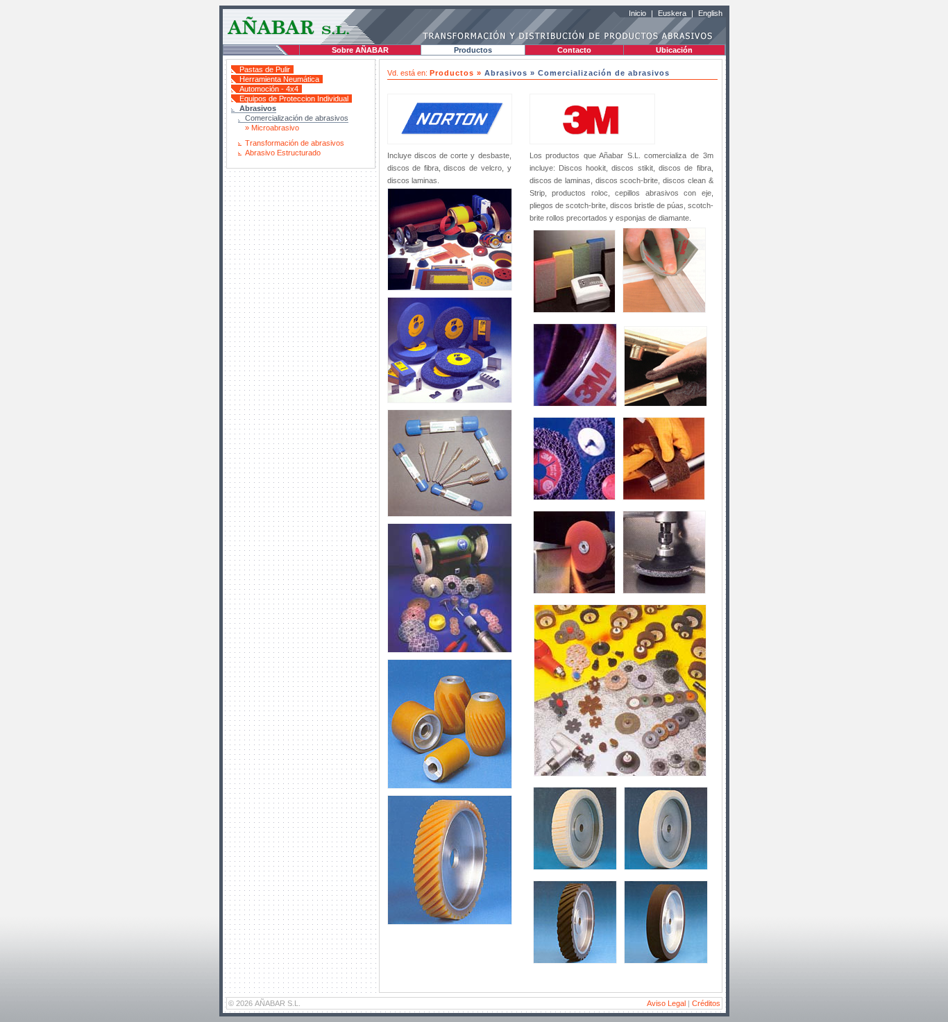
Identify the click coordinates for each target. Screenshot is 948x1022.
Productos (473, 50)
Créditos (706, 1003)
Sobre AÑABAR (360, 50)
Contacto (574, 50)
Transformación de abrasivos (294, 143)
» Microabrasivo (272, 128)
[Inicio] (290, 36)
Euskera (672, 13)
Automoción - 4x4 (268, 89)
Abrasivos (257, 108)
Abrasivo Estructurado (283, 152)
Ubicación (674, 50)
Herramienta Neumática (279, 79)
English (710, 13)
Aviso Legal (666, 1003)
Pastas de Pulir (264, 69)
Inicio (637, 13)
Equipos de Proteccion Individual (293, 98)
